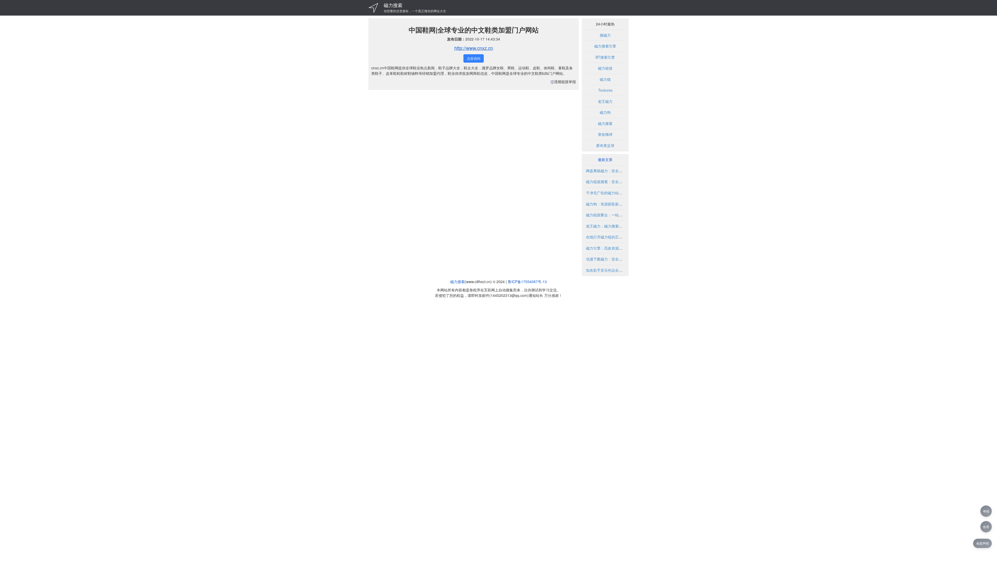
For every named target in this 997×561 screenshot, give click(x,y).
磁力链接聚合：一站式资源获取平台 (615, 214)
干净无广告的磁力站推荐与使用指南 (615, 192)
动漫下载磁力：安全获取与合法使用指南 (618, 259)
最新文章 (605, 159)
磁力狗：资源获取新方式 (606, 203)
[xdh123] (373, 7)
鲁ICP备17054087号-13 (527, 281)
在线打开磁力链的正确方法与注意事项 (617, 236)
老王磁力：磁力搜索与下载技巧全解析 (617, 226)
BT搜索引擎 (605, 57)
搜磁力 (605, 35)
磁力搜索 (393, 5)
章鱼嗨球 (605, 134)
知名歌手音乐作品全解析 (606, 270)
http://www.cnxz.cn (473, 47)
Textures (605, 90)
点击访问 (473, 58)
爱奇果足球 (605, 145)
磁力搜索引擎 (605, 46)
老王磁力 (605, 101)
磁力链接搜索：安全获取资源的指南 (615, 181)
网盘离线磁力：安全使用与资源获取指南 (618, 170)
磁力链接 (605, 68)
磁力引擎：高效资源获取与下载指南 (615, 248)
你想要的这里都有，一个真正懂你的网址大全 (415, 10)
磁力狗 (605, 112)
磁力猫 (605, 79)
